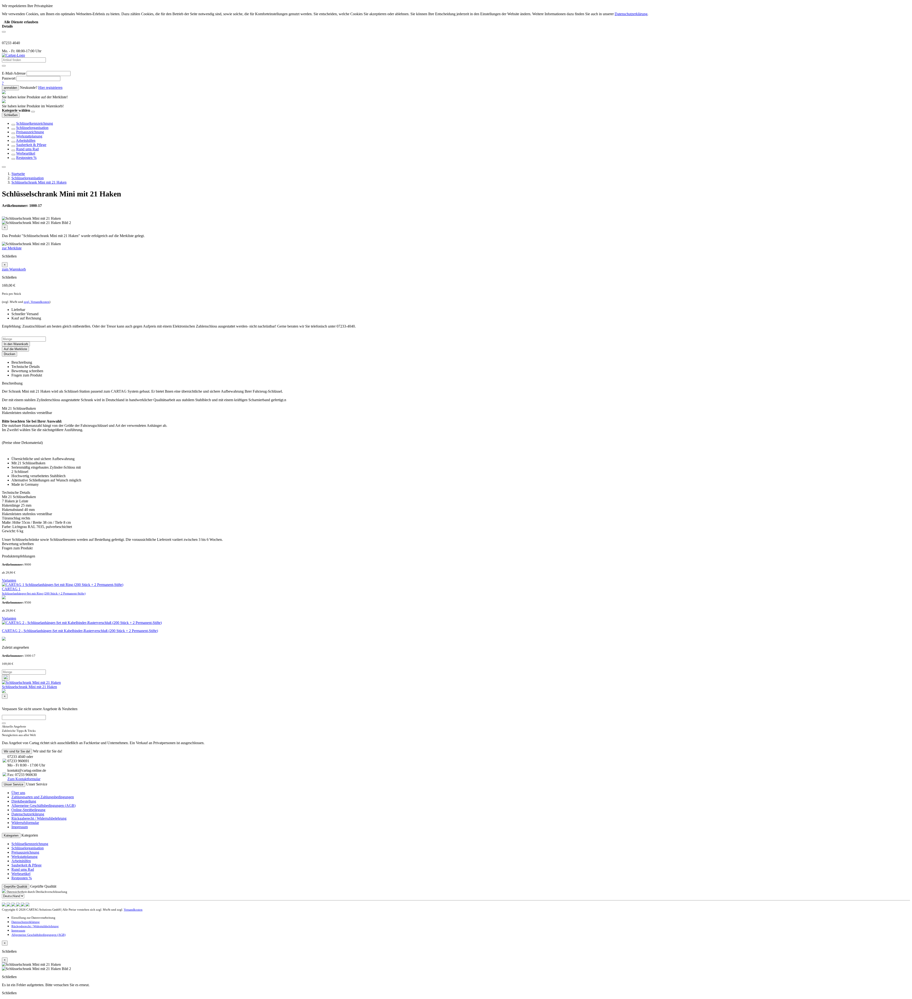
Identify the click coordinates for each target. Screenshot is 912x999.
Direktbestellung (23, 801)
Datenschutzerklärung (27, 814)
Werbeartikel (25, 153)
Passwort (8, 78)
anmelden (10, 88)
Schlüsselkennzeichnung (34, 123)
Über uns (18, 793)
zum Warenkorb (14, 269)
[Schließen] (33, 111)
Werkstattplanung (29, 136)
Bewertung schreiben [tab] (27, 371)
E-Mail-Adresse (14, 73)
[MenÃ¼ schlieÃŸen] (4, 167)
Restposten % (26, 158)
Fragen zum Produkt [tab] (26, 375)
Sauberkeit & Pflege (31, 145)
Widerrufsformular (25, 823)
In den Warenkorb (16, 344)
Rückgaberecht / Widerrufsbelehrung (38, 818)
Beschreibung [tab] (21, 362)
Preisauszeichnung (30, 132)
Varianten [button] (9, 580)
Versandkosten (133, 909)
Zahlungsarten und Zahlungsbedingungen (42, 797)
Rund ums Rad (27, 149)
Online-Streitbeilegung (28, 810)
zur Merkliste (12, 248)
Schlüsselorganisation (32, 128)
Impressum (19, 827)
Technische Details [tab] (25, 367)
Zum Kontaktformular (23, 779)
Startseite (18, 174)
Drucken (9, 354)
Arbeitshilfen (25, 140)
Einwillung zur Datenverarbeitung (33, 917)
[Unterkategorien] (13, 124)
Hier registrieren (50, 88)
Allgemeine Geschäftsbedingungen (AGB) (43, 806)
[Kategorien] (4, 32)
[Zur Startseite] (13, 55)
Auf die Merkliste (15, 349)
